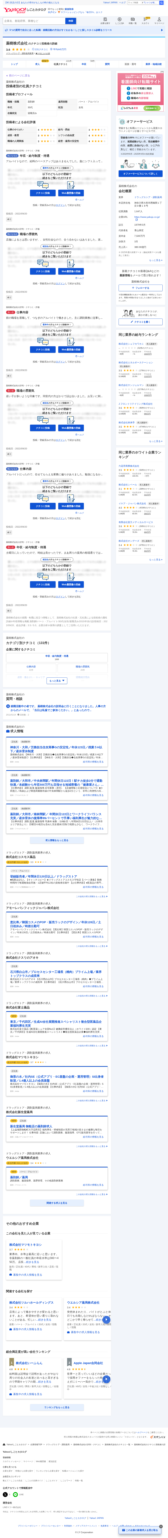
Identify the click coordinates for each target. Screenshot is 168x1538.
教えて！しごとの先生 (12, 1480)
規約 (68, 1526)
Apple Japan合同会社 (88, 1363)
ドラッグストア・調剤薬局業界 (20, 53)
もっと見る (155, 260)
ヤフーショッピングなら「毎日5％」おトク (82, 12)
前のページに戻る (19, 75)
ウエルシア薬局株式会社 (22, 1157)
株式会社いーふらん (29, 1363)
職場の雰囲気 (29, 234)
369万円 (147, 514)
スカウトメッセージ (12, 1461)
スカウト (145, 23)
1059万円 (148, 395)
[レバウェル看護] (140, 110)
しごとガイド (52, 1480)
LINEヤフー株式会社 (12, 1507)
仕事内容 (22, 312)
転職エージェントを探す (73, 1471)
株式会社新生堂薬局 (19, 1112)
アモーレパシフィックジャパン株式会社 (32, 908)
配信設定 (53, 1461)
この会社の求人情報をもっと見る (90, 896)
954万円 (147, 433)
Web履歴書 (41, 1461)
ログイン (52, 12)
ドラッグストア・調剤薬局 (148, 197)
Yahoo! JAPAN (110, 2)
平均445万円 (59, 49)
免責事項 (104, 1526)
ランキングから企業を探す (48, 1471)
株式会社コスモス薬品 (21, 857)
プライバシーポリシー (28, 1526)
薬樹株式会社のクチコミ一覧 (117, 1444)
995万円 (147, 414)
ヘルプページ (141, 1432)
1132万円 (148, 376)
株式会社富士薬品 (18, 1007)
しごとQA (119, 23)
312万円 (147, 495)
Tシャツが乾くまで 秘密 (151, 2)
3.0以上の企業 (43, 53)
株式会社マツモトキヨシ (22, 1057)
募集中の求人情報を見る (27, 1274)
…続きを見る (31, 1262)
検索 (161, 3)
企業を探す (105, 23)
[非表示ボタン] (161, 1526)
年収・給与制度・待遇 (34, 155)
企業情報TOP (36, 1444)
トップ (14, 64)
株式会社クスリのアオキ (22, 957)
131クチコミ (41, 49)
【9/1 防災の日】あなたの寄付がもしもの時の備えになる (31, 2)
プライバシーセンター (51, 1526)
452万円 (147, 551)
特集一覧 (133, 23)
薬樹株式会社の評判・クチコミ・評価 (23, 151)
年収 (88, 63)
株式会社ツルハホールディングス (31, 1302)
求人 (41, 63)
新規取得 (69, 9)
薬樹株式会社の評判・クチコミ (87, 1444)
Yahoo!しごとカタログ (17, 1444)
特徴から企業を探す (24, 1471)
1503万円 (148, 354)
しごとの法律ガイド (34, 1480)
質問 (107, 64)
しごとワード (66, 1480)
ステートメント (86, 1526)
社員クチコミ (62, 63)
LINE (21, 1494)
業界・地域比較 (154, 64)
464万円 (147, 532)
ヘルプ (122, 2)
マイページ (159, 23)
